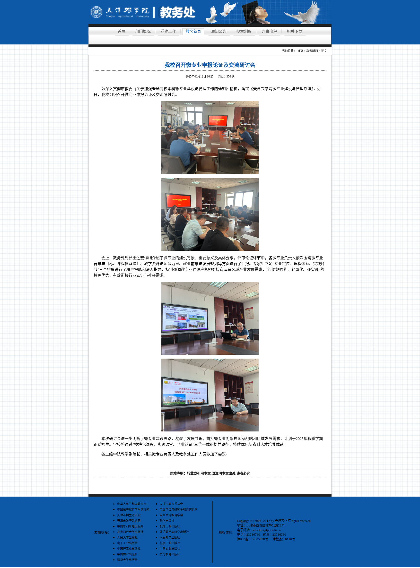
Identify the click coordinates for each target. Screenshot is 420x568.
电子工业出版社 (127, 543)
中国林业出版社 (127, 554)
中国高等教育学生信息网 (133, 509)
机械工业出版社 (170, 526)
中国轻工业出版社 (128, 549)
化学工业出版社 (170, 543)
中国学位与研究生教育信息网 (179, 509)
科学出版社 (167, 521)
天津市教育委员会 (171, 504)
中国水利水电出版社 (130, 526)
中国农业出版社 (170, 549)
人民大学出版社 (127, 537)
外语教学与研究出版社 (174, 532)
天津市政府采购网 (128, 521)
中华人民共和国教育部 (131, 504)
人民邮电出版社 (170, 537)
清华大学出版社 (127, 560)
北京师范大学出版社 (130, 532)
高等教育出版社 (170, 554)
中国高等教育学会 (171, 515)
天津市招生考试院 (128, 515)
